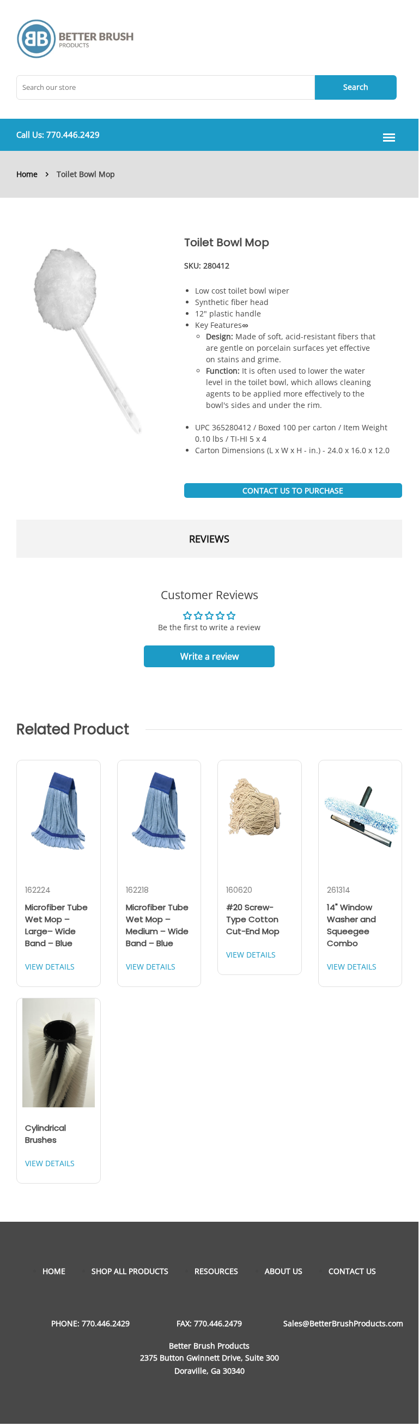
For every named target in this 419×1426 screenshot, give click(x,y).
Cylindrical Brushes (45, 1133)
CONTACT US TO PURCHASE (292, 490)
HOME (53, 1271)
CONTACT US (352, 1271)
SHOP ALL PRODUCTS (130, 1271)
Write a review (209, 656)
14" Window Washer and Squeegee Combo (351, 925)
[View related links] (245, 325)
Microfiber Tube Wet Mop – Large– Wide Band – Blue (56, 925)
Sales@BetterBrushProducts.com (343, 1323)
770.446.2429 (73, 134)
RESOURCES (216, 1271)
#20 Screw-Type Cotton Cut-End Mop (253, 919)
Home (27, 174)
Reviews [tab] (209, 538)
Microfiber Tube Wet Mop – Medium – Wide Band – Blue (157, 925)
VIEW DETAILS (50, 966)
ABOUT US (283, 1271)
